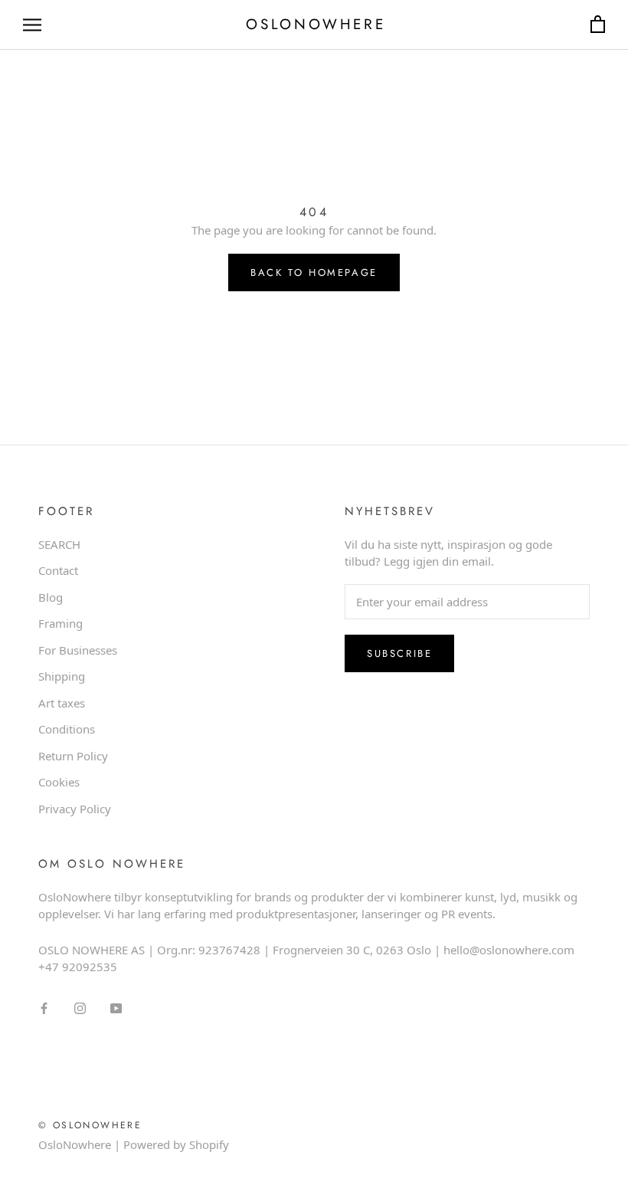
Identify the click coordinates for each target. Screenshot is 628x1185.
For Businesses (77, 650)
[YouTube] (116, 1007)
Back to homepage (314, 272)
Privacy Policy (74, 808)
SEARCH (59, 544)
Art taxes (61, 703)
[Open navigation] (32, 24)
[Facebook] (44, 1007)
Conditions (66, 729)
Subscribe (399, 653)
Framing (60, 623)
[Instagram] (80, 1007)
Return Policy (73, 755)
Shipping (61, 676)
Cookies (59, 781)
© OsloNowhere (90, 1125)
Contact (58, 570)
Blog (50, 597)
